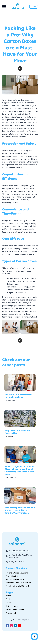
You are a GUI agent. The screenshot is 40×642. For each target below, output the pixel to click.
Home (8, 596)
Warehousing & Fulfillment (17, 586)
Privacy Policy (11, 613)
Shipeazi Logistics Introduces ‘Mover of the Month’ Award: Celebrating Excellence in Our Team (19, 470)
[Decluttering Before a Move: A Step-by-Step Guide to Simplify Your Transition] (20, 495)
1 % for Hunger (12, 606)
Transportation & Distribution (18, 583)
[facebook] (7, 625)
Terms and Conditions (15, 610)
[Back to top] (34, 636)
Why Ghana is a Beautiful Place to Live (17, 432)
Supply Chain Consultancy (17, 579)
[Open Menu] (4, 6)
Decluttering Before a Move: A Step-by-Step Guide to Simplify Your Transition (19, 510)
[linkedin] (15, 625)
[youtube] (19, 625)
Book (8, 599)
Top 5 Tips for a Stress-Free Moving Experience (18, 396)
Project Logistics (12, 576)
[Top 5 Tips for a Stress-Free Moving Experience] (20, 382)
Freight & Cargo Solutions (17, 573)
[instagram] (11, 625)
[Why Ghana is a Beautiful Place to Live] (20, 418)
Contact (9, 603)
